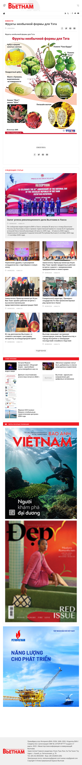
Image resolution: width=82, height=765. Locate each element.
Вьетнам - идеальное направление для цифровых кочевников (65, 377)
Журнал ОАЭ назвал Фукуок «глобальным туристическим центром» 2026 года (28, 413)
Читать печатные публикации (18, 424)
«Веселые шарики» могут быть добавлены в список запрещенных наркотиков (66, 365)
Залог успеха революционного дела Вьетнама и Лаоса (36, 220)
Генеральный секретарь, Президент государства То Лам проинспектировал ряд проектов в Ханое (58, 300)
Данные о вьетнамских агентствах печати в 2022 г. (29, 376)
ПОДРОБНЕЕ (41, 351)
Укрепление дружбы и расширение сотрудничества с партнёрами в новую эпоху (21, 265)
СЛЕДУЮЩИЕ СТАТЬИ (14, 170)
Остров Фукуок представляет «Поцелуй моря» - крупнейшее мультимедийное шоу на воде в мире (21, 367)
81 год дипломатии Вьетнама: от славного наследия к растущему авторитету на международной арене (20, 336)
